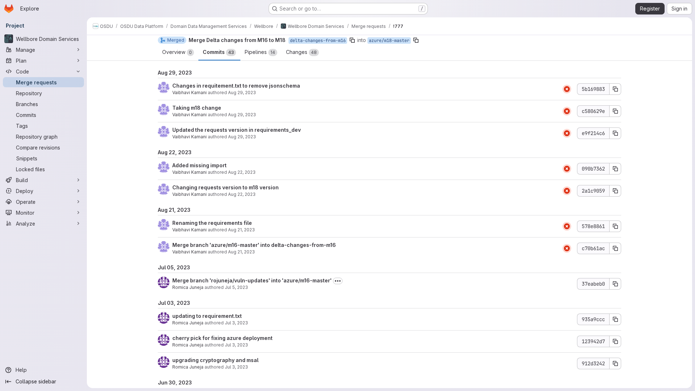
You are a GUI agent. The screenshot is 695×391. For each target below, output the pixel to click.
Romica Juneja (187, 287)
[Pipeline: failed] (567, 89)
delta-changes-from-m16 (318, 40)
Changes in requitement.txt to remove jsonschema (236, 86)
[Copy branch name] (352, 40)
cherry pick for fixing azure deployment (222, 338)
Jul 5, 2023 (236, 287)
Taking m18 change (196, 108)
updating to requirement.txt (207, 316)
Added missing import (199, 165)
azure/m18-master (389, 40)
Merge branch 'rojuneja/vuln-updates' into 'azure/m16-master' (252, 280)
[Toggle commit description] (337, 281)
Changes (301, 52)
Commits (218, 52)
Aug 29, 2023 (242, 92)
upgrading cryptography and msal (215, 360)
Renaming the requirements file (212, 223)
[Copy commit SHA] (615, 89)
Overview (177, 52)
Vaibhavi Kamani (189, 92)
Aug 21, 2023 (241, 229)
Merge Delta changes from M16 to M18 (237, 40)
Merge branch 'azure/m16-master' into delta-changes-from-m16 (254, 245)
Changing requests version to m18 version (225, 187)
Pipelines (260, 52)
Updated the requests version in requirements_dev (236, 130)
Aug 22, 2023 (242, 172)
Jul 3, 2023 (236, 322)
